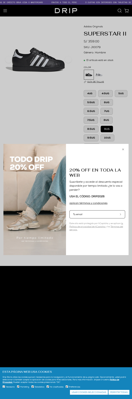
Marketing (24, 387)
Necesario (10, 387)
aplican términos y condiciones (88, 203)
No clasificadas (56, 387)
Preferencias (74, 387)
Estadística (39, 387)
